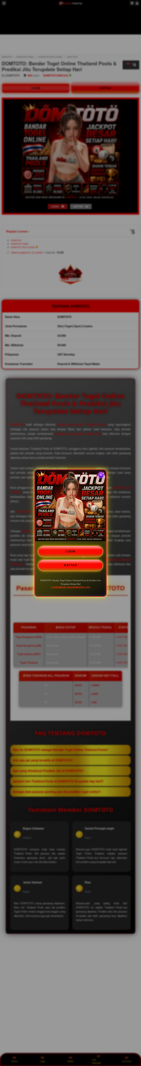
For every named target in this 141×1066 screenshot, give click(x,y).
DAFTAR (70, 565)
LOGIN (70, 551)
